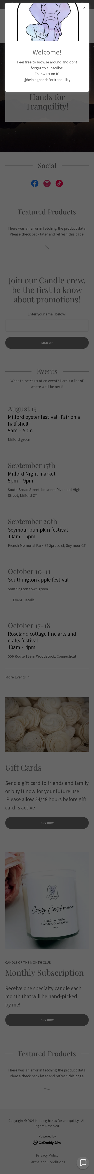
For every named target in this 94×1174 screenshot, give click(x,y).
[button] (83, 1163)
